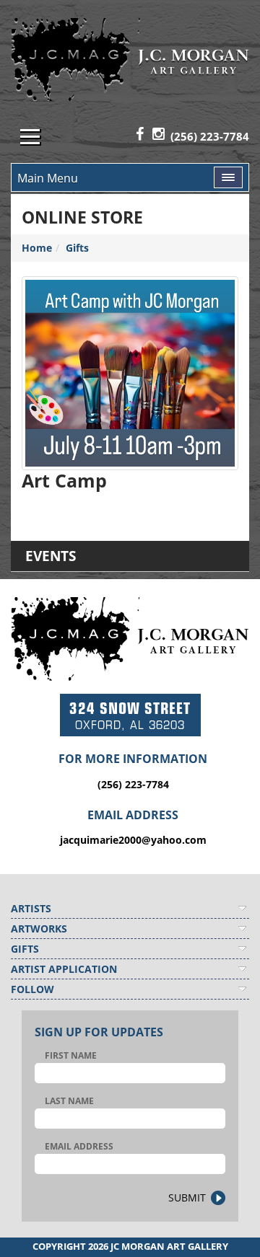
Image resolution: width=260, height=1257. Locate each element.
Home (37, 248)
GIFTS (25, 949)
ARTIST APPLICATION (64, 969)
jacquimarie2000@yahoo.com (133, 840)
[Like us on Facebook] (140, 134)
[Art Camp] (130, 373)
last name (69, 1100)
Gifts (77, 248)
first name (71, 1055)
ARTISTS (31, 908)
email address (79, 1146)
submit (187, 1197)
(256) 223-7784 (209, 136)
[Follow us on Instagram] (158, 134)
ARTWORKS (39, 928)
